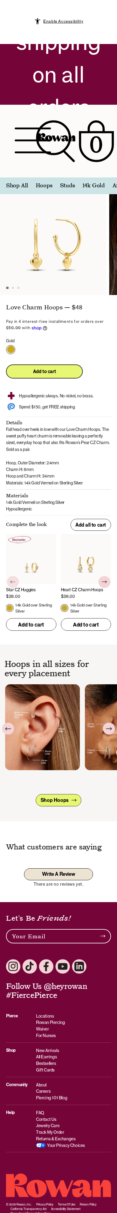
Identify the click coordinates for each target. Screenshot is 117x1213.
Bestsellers (46, 1063)
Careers (43, 1091)
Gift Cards (45, 1069)
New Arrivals (47, 1050)
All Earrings (46, 1056)
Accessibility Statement (65, 1209)
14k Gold (93, 186)
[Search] (55, 141)
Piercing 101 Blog (51, 1097)
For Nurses (46, 1035)
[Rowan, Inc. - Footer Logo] (58, 1185)
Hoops (44, 186)
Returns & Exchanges (55, 1138)
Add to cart (44, 371)
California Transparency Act (28, 1209)
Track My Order (50, 1132)
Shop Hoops (54, 800)
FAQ (40, 1112)
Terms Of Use (66, 1204)
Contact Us (46, 1119)
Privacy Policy (44, 1204)
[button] (7, 288)
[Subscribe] (102, 936)
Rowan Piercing (50, 1022)
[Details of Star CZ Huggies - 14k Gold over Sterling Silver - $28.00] (31, 567)
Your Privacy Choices (66, 1145)
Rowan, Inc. (24, 1204)
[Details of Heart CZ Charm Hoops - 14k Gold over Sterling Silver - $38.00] (86, 567)
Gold (10, 349)
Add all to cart (90, 525)
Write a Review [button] (58, 874)
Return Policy (88, 1204)
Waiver (42, 1028)
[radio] (9, 608)
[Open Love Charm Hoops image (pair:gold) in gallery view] (53, 242)
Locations (45, 1016)
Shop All (17, 186)
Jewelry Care (47, 1125)
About (41, 1084)
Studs (67, 186)
